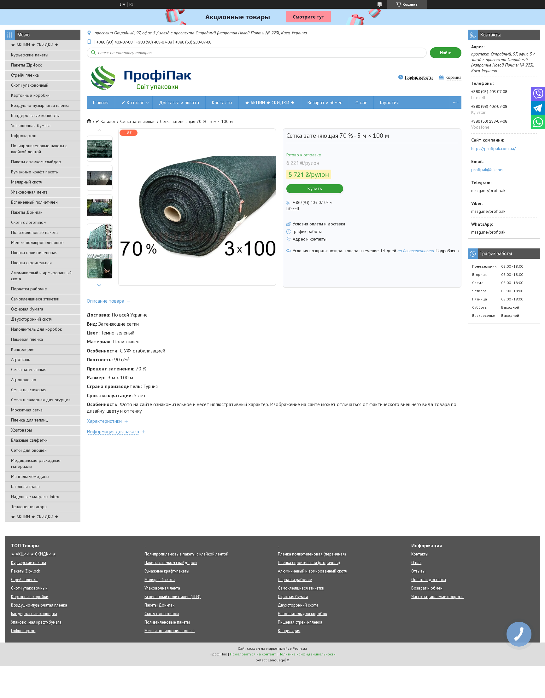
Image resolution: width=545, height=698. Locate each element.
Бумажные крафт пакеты (35, 172)
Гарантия (389, 102)
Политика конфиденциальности (307, 654)
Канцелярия (22, 349)
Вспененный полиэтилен (34, 202)
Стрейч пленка (25, 75)
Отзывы (418, 571)
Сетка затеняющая (28, 369)
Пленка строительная (31, 262)
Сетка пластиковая (28, 390)
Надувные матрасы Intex (35, 496)
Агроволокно (23, 379)
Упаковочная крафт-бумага (36, 622)
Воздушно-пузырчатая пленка (40, 105)
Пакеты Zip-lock (26, 65)
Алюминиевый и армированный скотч (41, 276)
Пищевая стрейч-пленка (300, 622)
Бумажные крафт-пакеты (166, 571)
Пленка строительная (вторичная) (309, 562)
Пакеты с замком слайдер (36, 162)
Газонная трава (25, 486)
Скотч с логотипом (28, 222)
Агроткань (20, 359)
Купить (315, 188)
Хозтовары (21, 430)
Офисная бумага (27, 309)
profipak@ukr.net (487, 169)
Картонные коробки (30, 95)
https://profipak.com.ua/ (493, 148)
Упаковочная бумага (30, 125)
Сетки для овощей (29, 450)
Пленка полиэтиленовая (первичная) (312, 554)
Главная (100, 102)
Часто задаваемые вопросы (437, 596)
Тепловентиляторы (29, 506)
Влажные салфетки (29, 440)
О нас (361, 102)
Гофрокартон (23, 135)
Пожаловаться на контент (253, 654)
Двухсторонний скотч (31, 319)
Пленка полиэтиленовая (34, 252)
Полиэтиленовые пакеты (34, 232)
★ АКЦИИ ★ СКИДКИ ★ (35, 45)
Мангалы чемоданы (30, 476)
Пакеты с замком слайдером (170, 562)
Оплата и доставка (428, 579)
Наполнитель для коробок (36, 329)
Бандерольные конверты (35, 115)
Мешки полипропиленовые (37, 242)
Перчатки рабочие (29, 289)
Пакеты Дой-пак (26, 212)
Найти (445, 52)
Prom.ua (300, 648)
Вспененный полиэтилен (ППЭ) (172, 596)
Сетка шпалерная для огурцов (41, 400)
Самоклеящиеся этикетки (35, 299)
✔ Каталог (132, 102)
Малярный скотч (26, 182)
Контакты (222, 102)
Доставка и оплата (179, 102)
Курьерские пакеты (29, 55)
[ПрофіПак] (142, 78)
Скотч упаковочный (29, 85)
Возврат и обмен (325, 102)
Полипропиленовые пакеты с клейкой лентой (39, 148)
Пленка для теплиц (29, 420)
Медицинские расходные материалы (36, 463)
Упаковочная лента (29, 192)
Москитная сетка (27, 410)
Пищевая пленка (27, 339)
